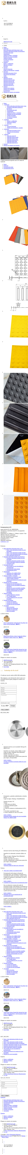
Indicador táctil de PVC (9, 82)
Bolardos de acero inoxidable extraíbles (16, 588)
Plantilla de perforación (12, 609)
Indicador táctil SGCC (9, 85)
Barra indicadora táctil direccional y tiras (13, 50)
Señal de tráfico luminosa (12, 578)
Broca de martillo (11, 611)
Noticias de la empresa (9, 88)
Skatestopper (7, 54)
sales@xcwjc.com (8, 41)
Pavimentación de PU (9, 168)
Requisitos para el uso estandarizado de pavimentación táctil (13, 895)
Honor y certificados (8, 63)
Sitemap (23, 1136)
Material (5, 77)
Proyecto (6, 66)
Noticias (5, 86)
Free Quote (6, 666)
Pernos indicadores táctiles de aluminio (16, 562)
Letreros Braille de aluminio (13, 594)
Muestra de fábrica (8, 65)
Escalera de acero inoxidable (13, 604)
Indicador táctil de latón (9, 80)
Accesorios (6, 61)
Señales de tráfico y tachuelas (10, 55)
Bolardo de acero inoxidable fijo (14, 584)
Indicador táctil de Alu (9, 81)
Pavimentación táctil (8, 52)
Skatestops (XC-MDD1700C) (14, 573)
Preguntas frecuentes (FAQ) (10, 73)
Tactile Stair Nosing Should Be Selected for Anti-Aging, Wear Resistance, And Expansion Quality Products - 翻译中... (15, 651)
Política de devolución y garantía (11, 70)
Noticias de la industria (9, 89)
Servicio (5, 67)
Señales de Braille (8, 58)
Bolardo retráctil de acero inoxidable (15, 589)
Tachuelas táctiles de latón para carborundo (14, 865)
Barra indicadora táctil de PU (13, 555)
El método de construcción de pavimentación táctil (15, 882)
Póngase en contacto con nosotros (11, 92)
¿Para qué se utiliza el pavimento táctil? (13, 870)
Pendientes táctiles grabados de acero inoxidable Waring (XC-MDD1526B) (15, 817)
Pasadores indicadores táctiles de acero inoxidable (15, 1044)
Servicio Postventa (8, 69)
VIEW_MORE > (8, 760)
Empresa (6, 62)
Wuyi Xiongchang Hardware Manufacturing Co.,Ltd (11, 1135)
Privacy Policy (5, 1137)
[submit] (20, 43)
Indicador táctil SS (8, 78)
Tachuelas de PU (11, 563)
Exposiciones (7, 90)
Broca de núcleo (10, 607)
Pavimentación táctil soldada (13, 569)
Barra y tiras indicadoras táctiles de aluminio (17, 554)
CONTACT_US (5, 541)
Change (13, 705)
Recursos (6, 71)
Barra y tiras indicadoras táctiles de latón (16, 552)
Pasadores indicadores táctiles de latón (15, 560)
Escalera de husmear (8, 59)
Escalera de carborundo (12, 603)
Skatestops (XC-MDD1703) (13, 574)
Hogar (5, 47)
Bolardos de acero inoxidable (10, 56)
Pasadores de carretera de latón (14, 577)
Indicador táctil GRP (8, 84)
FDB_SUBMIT (5, 709)
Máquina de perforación (12, 608)
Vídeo (5, 75)
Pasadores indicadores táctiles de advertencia (14, 51)
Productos (6, 48)
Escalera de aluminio (11, 601)
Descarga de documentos (9, 74)
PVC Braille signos (11, 596)
